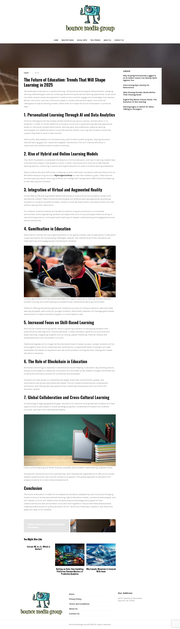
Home (56, 40)
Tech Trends (95, 40)
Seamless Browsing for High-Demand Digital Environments (46, 526)
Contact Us (119, 40)
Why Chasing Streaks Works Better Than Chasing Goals (139, 93)
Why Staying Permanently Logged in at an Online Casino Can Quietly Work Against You (140, 77)
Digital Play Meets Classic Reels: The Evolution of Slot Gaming (140, 100)
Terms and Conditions (79, 604)
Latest (26, 73)
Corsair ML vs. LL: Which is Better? (38, 548)
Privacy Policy (75, 599)
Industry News (67, 40)
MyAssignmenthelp (63, 175)
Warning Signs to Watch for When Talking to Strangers (138, 108)
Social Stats (82, 40)
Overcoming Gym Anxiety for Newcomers (136, 86)
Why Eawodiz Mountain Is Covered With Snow (101, 570)
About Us (107, 40)
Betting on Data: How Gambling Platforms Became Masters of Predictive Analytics (70, 571)
